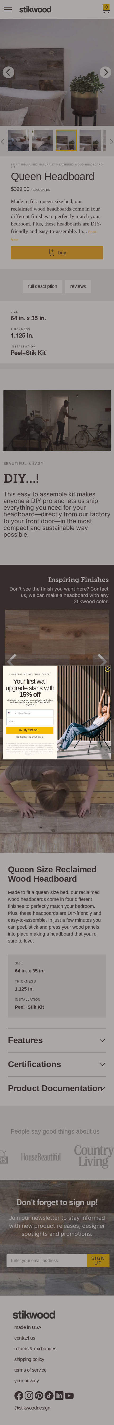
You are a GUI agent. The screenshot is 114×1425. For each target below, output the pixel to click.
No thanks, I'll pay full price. (29, 737)
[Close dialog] (107, 669)
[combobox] (12, 713)
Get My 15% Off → (30, 730)
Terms (32, 754)
